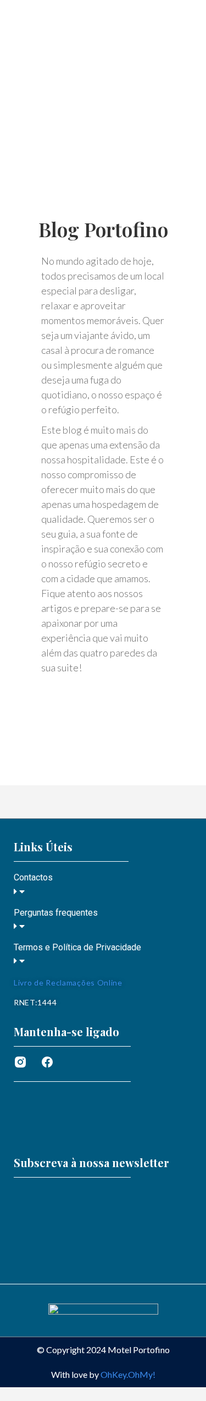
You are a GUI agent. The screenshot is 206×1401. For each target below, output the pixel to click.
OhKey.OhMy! (128, 1374)
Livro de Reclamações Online (68, 982)
